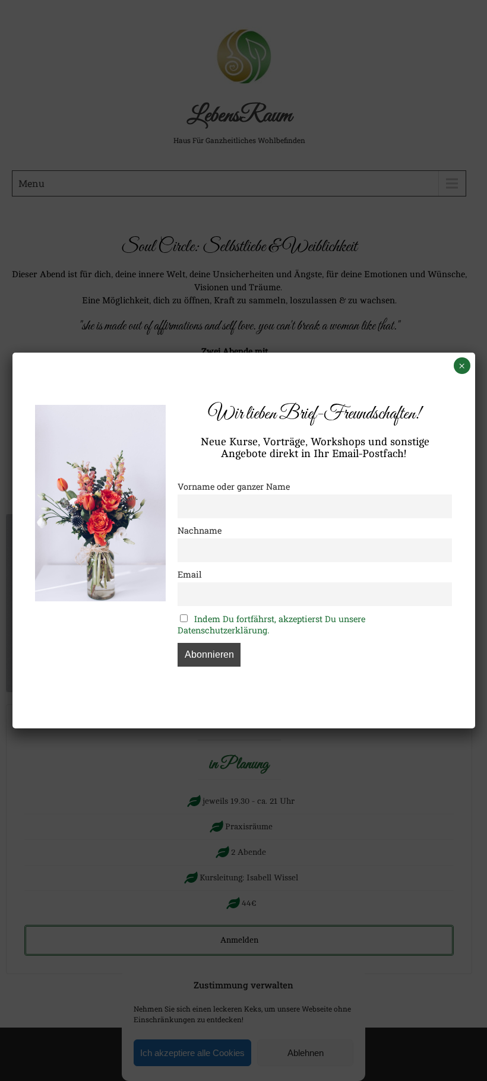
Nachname (200, 530)
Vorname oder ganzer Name (234, 486)
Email (190, 574)
